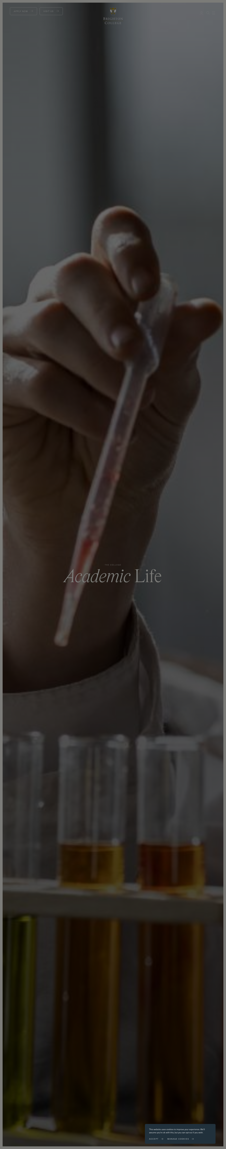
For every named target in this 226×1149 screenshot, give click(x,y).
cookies (170, 1129)
